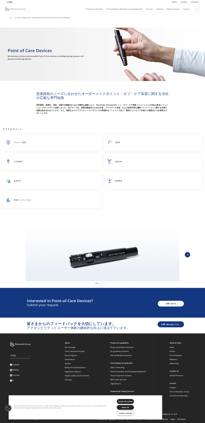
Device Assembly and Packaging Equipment (128, 371)
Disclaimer (181, 419)
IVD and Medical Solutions (121, 355)
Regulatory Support (73, 371)
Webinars (174, 359)
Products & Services (94, 9)
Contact (186, 9)
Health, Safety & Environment (77, 375)
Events (172, 351)
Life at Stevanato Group (179, 391)
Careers (184, 2)
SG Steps (68, 380)
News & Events (173, 9)
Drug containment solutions (122, 347)
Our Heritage (70, 347)
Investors (195, 2)
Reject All (125, 407)
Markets (160, 9)
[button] (187, 254)
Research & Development (75, 367)
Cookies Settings (125, 413)
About (174, 2)
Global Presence (176, 375)
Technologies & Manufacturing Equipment (124, 9)
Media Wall (174, 363)
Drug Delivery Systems (119, 351)
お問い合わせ (170, 303)
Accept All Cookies (125, 401)
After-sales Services (118, 379)
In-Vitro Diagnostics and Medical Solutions (32, 17)
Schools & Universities (179, 396)
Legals (172, 419)
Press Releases (176, 355)
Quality (68, 363)
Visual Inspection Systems (121, 375)
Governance (70, 359)
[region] (85, 407)
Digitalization (115, 383)
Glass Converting (117, 367)
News (172, 347)
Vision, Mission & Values (75, 351)
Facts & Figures (71, 355)
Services (149, 9)
